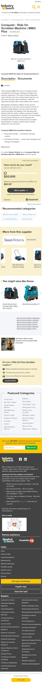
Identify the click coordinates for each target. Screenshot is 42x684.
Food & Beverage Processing (10, 636)
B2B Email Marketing (7, 564)
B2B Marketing (5, 560)
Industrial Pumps (6, 654)
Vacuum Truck (27, 426)
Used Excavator (27, 423)
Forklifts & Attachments (8, 639)
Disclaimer (7, 199)
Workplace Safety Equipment (31, 664)
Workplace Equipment (28, 661)
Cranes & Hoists (6, 624)
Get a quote (21, 680)
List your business (21, 581)
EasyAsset (23, 501)
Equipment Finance (10, 418)
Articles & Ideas (6, 554)
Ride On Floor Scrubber (33, 20)
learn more (10, 381)
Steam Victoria (13, 35)
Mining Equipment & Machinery (31, 612)
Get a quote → (21, 190)
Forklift (6, 424)
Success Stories (6, 573)
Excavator (7, 421)
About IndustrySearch (7, 557)
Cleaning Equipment (17, 20)
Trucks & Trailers (27, 637)
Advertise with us (6, 570)
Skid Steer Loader (28, 415)
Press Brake (26, 401)
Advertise (38, 1)
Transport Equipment (28, 634)
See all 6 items (31, 239)
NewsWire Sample (6, 567)
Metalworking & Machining (30, 609)
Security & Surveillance (29, 627)
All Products (5, 20)
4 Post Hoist (8, 399)
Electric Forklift (9, 415)
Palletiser (25, 399)
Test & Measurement (28, 631)
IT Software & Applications (9, 663)
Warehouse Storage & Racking (31, 640)
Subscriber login (21, 591)
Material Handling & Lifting (30, 606)
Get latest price (15, 32)
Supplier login (21, 587)
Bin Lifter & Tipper (10, 402)
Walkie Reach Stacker (29, 429)
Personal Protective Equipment (31, 624)
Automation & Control (7, 600)
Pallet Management (28, 621)
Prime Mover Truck (28, 404)
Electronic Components (8, 633)
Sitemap (3, 576)
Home (3, 551)
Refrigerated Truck (28, 407)
